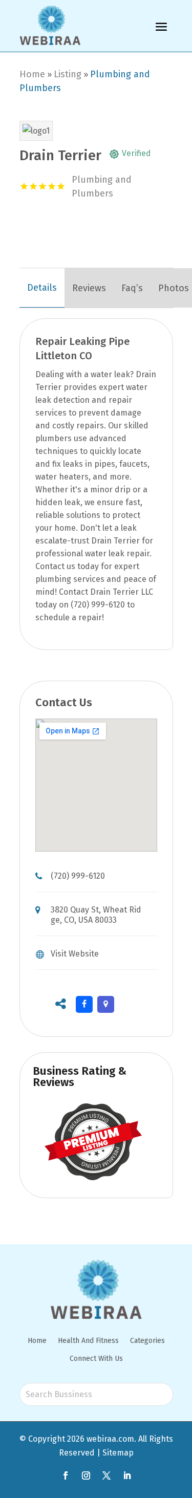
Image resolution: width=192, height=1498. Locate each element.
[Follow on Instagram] (86, 1475)
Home (32, 74)
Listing (67, 74)
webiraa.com (110, 1439)
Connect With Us (96, 1358)
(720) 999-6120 (78, 876)
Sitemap (118, 1453)
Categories (147, 1340)
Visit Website (75, 954)
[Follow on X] (106, 1475)
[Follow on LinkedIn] (127, 1475)
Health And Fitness (88, 1340)
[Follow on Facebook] (65, 1475)
